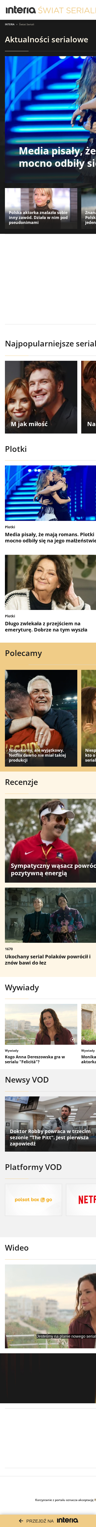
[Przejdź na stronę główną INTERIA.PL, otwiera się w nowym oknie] (21, 10)
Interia (10, 24)
